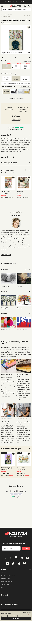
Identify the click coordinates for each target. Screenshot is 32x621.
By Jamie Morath (6, 23)
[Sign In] (25, 6)
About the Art (6, 135)
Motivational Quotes (5, 16)
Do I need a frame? (25, 86)
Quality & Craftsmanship (8, 576)
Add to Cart (16, 618)
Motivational (10, 14)
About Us (4, 573)
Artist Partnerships (6, 581)
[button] (6, 66)
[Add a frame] (6, 52)
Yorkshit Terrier (5, 191)
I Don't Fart (20, 191)
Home (2, 14)
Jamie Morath (4, 193)
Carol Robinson (21, 469)
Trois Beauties (21, 468)
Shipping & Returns (9, 163)
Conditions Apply (16, 119)
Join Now (25, 548)
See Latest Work (6, 254)
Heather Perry (5, 469)
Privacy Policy (5, 578)
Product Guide (27, 61)
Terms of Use (5, 584)
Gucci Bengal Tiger (7, 468)
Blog (2, 587)
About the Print (7, 157)
